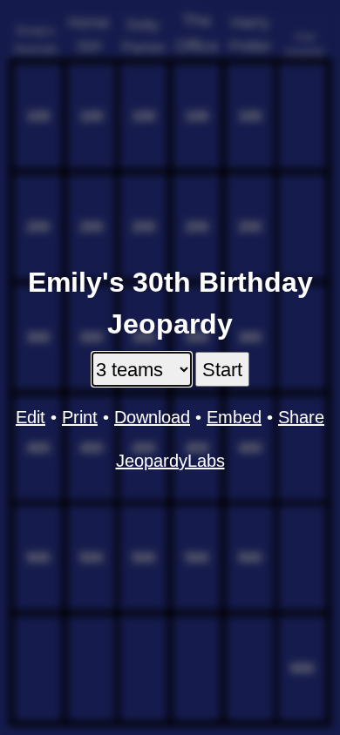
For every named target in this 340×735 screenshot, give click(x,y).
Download (152, 417)
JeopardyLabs (170, 460)
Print (80, 417)
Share (301, 417)
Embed (234, 417)
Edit (30, 417)
